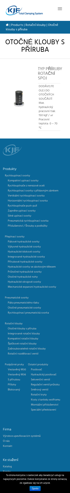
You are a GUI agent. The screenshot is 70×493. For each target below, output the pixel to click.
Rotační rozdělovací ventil (23, 353)
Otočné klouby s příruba (22, 328)
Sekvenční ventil (40, 379)
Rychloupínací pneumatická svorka (28, 312)
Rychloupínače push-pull (22, 205)
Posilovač (36, 369)
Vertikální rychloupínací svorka (26, 195)
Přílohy (12, 384)
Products (17, 24)
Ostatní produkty (38, 364)
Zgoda (35, 488)
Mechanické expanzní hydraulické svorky (32, 287)
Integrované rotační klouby (24, 333)
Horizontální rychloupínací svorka (28, 200)
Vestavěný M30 (17, 369)
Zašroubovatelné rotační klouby (27, 348)
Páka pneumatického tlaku (23, 302)
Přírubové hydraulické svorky (25, 261)
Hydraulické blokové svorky (24, 251)
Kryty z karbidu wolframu (45, 399)
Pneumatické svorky (17, 297)
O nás (6, 441)
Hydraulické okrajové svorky (24, 281)
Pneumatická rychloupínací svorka (28, 220)
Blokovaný (14, 389)
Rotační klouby (35, 24)
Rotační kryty (39, 394)
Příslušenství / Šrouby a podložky (27, 225)
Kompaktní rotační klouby (23, 338)
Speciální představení (43, 409)
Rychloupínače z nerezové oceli (26, 185)
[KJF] (24, 10)
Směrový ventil (39, 389)
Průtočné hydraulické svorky (25, 271)
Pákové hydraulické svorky (23, 241)
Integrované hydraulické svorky (26, 256)
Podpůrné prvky (14, 364)
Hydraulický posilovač (43, 374)
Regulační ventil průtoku (45, 384)
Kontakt (7, 446)
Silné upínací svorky (19, 215)
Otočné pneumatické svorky (24, 307)
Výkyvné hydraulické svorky (24, 246)
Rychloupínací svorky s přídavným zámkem (33, 190)
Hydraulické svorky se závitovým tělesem (32, 266)
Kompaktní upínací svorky (23, 180)
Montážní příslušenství (44, 404)
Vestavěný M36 (17, 374)
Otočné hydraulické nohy (23, 276)
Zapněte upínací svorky (22, 210)
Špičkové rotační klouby (22, 343)
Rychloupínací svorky (17, 175)
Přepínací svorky (14, 236)
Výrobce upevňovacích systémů (22, 436)
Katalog (7, 466)
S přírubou (14, 379)
